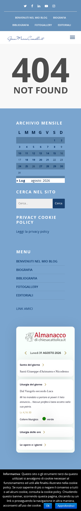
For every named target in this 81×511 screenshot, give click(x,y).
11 (26, 153)
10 (19, 153)
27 (40, 166)
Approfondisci (66, 505)
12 (33, 153)
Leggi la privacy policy (32, 231)
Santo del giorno (45, 368)
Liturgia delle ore (45, 432)
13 (40, 153)
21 (47, 159)
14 (47, 153)
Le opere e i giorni (45, 445)
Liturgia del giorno (45, 401)
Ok (48, 505)
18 (26, 159)
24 (19, 166)
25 (26, 166)
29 (54, 166)
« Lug (20, 180)
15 (54, 153)
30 (61, 166)
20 (40, 159)
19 (33, 159)
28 (47, 166)
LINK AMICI (24, 308)
